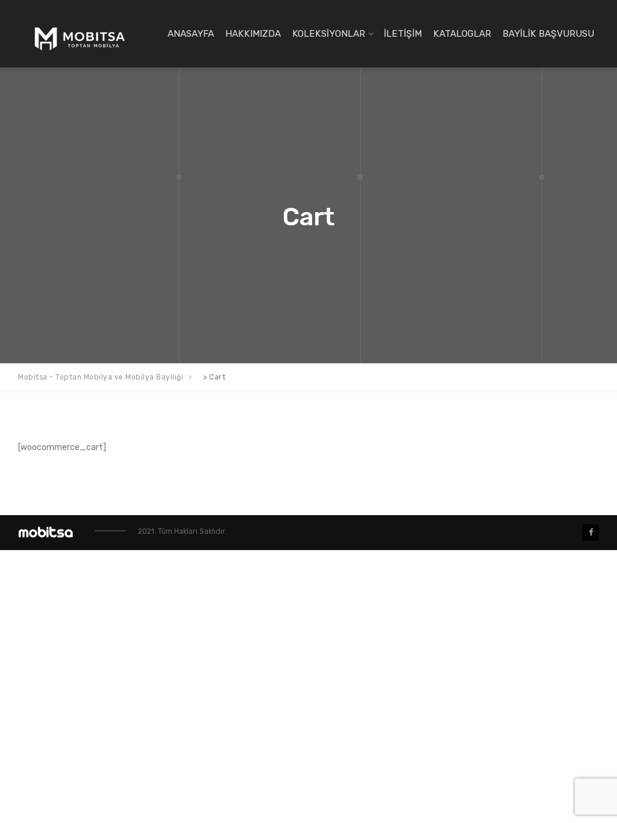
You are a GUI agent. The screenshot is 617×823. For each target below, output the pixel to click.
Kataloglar (462, 33)
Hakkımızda (253, 33)
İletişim (403, 33)
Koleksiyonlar (328, 33)
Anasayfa (191, 33)
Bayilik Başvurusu (548, 33)
